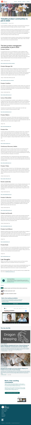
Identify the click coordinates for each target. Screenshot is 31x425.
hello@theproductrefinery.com (10, 271)
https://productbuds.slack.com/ (5, 256)
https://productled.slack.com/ (5, 241)
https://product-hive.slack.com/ (5, 143)
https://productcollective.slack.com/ (6, 210)
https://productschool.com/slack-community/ (8, 63)
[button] (15, 1)
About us (23, 1)
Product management (4, 343)
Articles (3, 412)
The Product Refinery (5, 23)
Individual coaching (4, 409)
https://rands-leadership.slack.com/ (6, 194)
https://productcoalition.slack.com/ (6, 94)
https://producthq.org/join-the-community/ (7, 80)
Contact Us (3, 416)
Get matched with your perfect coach (12, 392)
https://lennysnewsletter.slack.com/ (6, 111)
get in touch (12, 281)
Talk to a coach (15, 303)
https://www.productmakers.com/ (6, 126)
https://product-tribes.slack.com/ (6, 178)
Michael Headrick (4, 374)
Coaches (28, 1)
